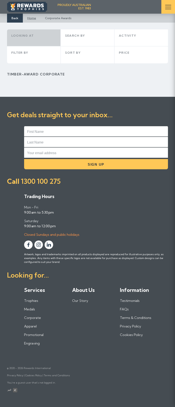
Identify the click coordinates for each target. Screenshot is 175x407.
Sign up (96, 164)
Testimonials (130, 300)
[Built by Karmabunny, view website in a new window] (9, 391)
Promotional (34, 335)
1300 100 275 (41, 181)
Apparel (30, 326)
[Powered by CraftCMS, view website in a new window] (15, 390)
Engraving (32, 343)
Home (31, 18)
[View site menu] (168, 7)
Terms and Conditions (57, 375)
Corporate (32, 318)
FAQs (124, 309)
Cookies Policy (131, 335)
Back (15, 18)
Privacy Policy (130, 326)
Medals (29, 309)
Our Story (80, 300)
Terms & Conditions (135, 318)
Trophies (31, 300)
